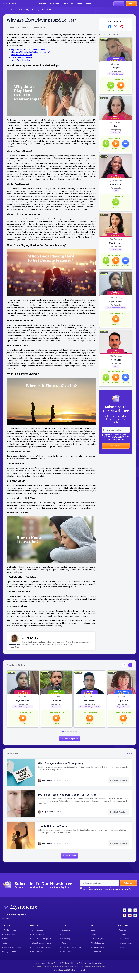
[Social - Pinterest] (124, 915)
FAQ (120, 952)
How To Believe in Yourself (53, 826)
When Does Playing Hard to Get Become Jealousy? (30, 52)
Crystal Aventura (115, 184)
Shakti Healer (115, 243)
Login (93, 930)
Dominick (56, 700)
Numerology (66, 939)
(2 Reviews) (123, 697)
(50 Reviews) (89, 697)
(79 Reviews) (115, 64)
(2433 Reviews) (115, 122)
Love (115, 191)
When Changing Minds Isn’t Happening (60, 763)
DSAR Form (64, 963)
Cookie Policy (53, 963)
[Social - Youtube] (130, 915)
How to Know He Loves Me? (22, 57)
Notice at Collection (78, 963)
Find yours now (8, 918)
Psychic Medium (123, 707)
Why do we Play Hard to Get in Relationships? (28, 50)
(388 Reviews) (116, 239)
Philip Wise (89, 700)
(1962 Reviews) (115, 298)
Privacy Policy (118, 435)
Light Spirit (123, 700)
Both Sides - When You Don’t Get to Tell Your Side (67, 794)
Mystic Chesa (115, 301)
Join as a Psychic (97, 939)
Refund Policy (124, 947)
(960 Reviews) (116, 356)
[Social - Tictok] (135, 915)
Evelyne (116, 67)
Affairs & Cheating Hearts (116, 308)
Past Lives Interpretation (71, 947)
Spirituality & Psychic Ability (90, 707)
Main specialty (116, 71)
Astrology (65, 943)
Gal (115, 126)
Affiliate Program (97, 943)
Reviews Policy (97, 952)
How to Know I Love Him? (21, 60)
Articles (80, 3)
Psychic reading (9, 930)
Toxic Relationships (116, 74)
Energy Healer (116, 249)
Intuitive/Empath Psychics (42, 947)
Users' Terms (124, 939)
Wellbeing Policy (97, 947)
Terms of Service (94, 966)
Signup (93, 934)
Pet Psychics (37, 952)
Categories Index (10, 952)
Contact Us (123, 934)
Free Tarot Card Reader (12, 947)
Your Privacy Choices (96, 963)
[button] (130, 665)
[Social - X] (124, 910)
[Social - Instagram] (135, 910)
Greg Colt (116, 360)
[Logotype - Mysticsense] (9, 3)
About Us (122, 930)
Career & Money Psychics (41, 939)
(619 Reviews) (116, 181)
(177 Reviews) (56, 697)
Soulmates (56, 707)
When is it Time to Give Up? (21, 55)
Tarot (64, 934)
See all (129, 754)
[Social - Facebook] (130, 910)
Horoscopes (55, 3)
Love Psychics (37, 930)
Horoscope (7, 939)
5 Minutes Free (9, 934)
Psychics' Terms (125, 943)
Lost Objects (67, 952)
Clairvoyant (116, 132)
